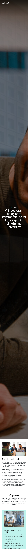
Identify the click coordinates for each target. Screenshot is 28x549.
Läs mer (13, 231)
